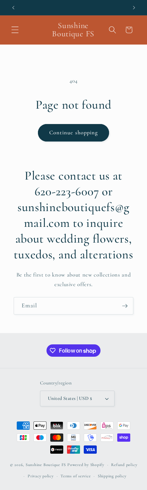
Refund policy (124, 464)
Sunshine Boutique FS (46, 464)
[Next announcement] (134, 7)
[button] (15, 30)
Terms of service (76, 476)
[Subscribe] (125, 306)
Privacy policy (41, 476)
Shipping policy (112, 476)
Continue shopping (73, 132)
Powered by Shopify (85, 464)
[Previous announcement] (13, 7)
